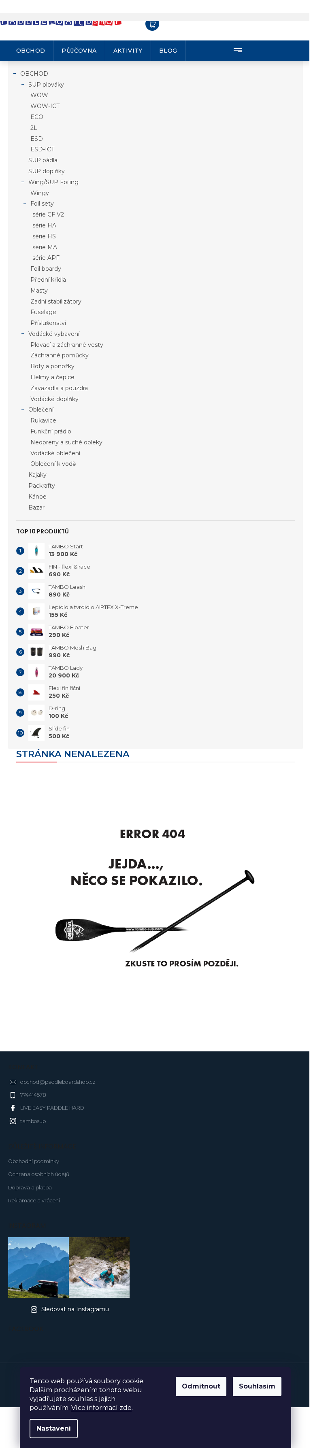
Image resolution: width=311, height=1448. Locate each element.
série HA (44, 225)
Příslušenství (48, 323)
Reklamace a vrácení (34, 1200)
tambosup (33, 1121)
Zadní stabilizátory (55, 301)
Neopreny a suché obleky (66, 442)
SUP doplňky (46, 171)
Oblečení (40, 409)
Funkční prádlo (50, 431)
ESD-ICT (42, 149)
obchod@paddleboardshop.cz (58, 1082)
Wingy (39, 193)
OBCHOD (34, 73)
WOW (39, 95)
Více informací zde (101, 1408)
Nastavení (53, 1428)
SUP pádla (43, 160)
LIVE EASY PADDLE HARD (52, 1108)
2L (33, 128)
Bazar (36, 507)
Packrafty (41, 485)
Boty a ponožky (52, 366)
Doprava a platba (30, 1188)
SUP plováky (46, 84)
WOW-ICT (45, 106)
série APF (46, 257)
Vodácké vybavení (53, 334)
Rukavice (43, 420)
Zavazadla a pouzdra (59, 388)
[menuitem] (30, 50)
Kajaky (37, 474)
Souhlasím (257, 1386)
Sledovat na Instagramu (75, 1309)
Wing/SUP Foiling (53, 182)
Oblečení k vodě (53, 463)
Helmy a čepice (52, 377)
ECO (36, 117)
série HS (44, 236)
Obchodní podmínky (33, 1161)
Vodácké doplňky (54, 399)
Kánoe (37, 496)
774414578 (33, 1095)
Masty (39, 290)
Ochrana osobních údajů (38, 1174)
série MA (44, 247)
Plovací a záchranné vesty (66, 344)
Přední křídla (48, 279)
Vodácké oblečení (55, 453)
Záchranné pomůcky (59, 355)
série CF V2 (48, 214)
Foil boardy (45, 268)
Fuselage (43, 312)
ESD (36, 138)
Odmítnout (201, 1386)
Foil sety (42, 203)
